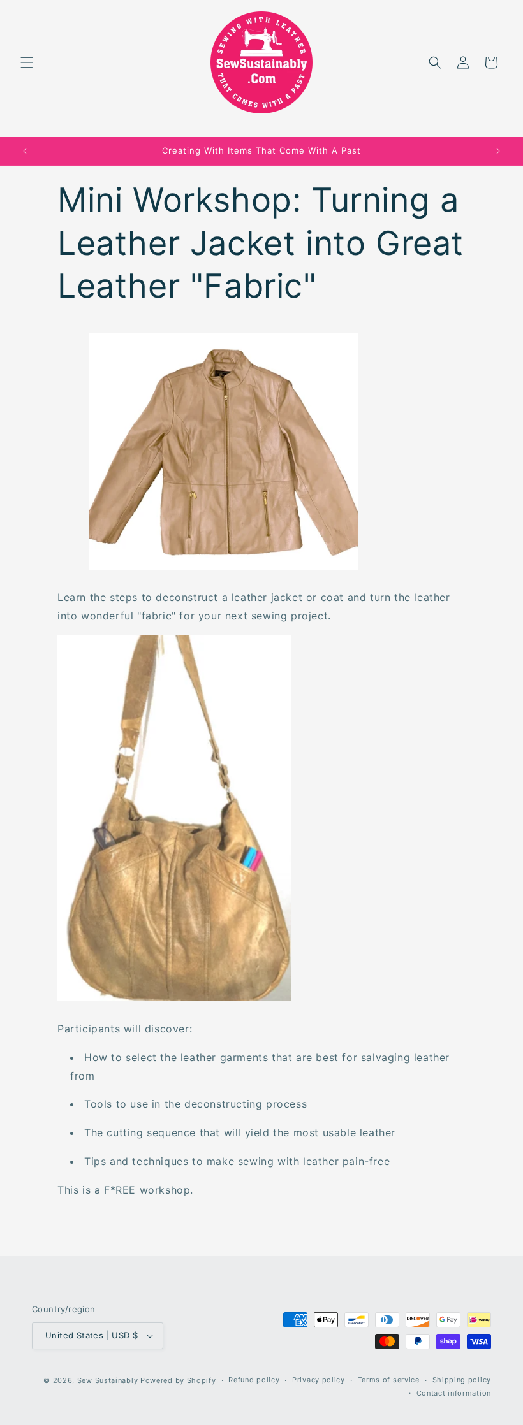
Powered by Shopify (178, 1380)
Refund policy (253, 1379)
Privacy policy (318, 1379)
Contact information (453, 1393)
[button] (27, 62)
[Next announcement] (498, 151)
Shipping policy (462, 1379)
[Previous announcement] (25, 151)
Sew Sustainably (107, 1380)
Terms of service (389, 1379)
